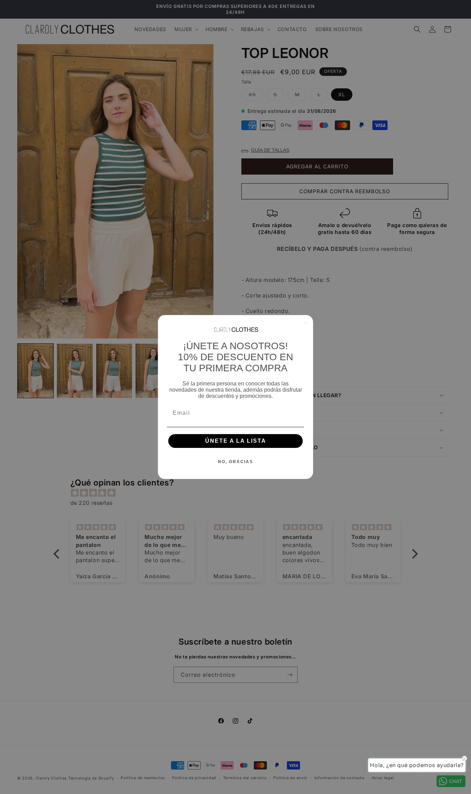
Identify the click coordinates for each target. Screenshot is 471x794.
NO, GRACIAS (235, 461)
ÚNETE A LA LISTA (235, 441)
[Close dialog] (305, 322)
